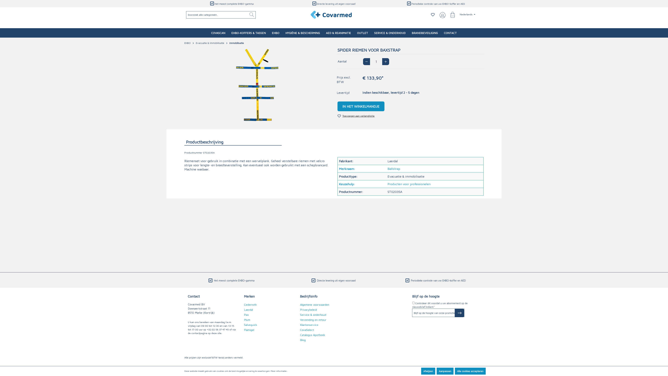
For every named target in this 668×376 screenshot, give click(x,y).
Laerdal (248, 309)
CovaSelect (307, 329)
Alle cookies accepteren (470, 371)
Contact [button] (194, 296)
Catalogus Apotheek (312, 334)
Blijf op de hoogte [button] (426, 296)
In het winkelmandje (361, 106)
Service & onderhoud (313, 314)
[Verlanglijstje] (433, 14)
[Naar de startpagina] (331, 15)
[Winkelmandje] (451, 14)
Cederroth (250, 304)
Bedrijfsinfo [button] (308, 296)
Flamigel (249, 329)
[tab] (233, 142)
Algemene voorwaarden (314, 304)
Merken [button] (249, 296)
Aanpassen (445, 371)
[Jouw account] (442, 14)
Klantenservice (309, 324)
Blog (303, 340)
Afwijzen (428, 371)
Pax (246, 314)
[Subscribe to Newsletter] (459, 313)
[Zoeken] (252, 14)
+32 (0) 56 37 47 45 (218, 329)
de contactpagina (197, 333)
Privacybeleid (308, 309)
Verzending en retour (313, 319)
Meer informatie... (279, 371)
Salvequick (250, 324)
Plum (247, 319)
